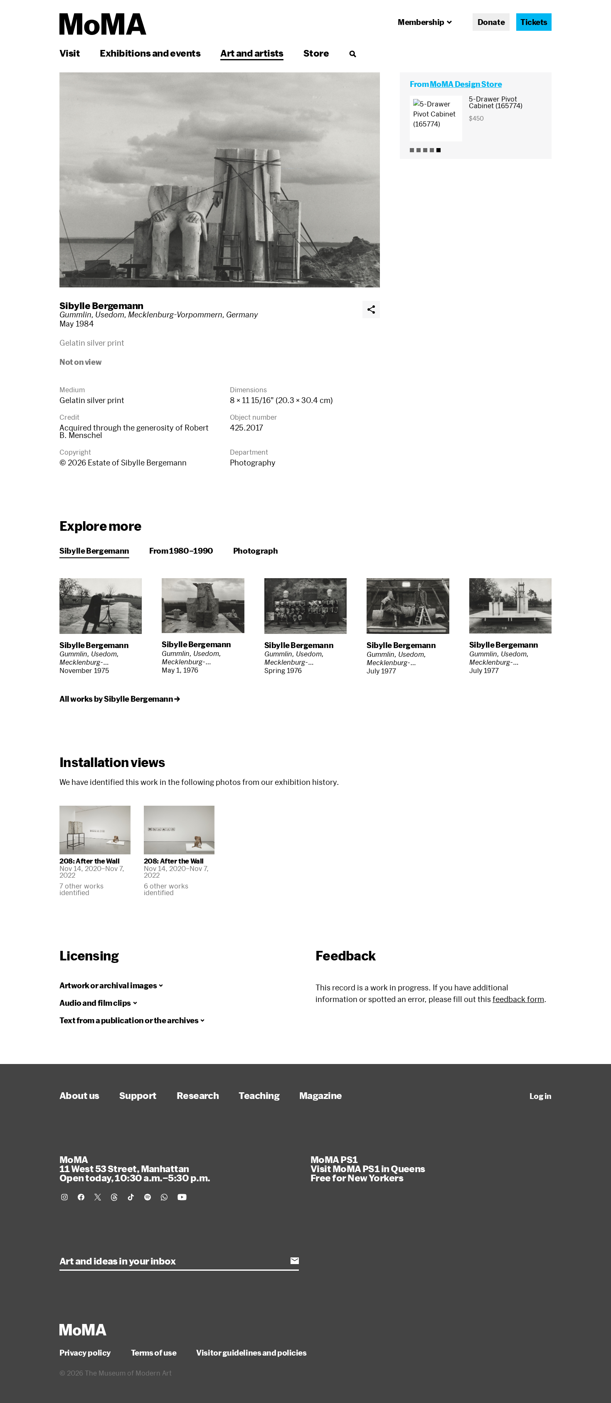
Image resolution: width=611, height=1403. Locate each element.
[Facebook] (81, 1197)
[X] (98, 1197)
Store (316, 52)
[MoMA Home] (102, 24)
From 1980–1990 (181, 550)
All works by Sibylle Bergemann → (119, 699)
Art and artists (251, 52)
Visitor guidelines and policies (251, 1352)
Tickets (533, 22)
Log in (541, 1096)
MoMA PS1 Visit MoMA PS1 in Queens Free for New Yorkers (367, 1168)
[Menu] (352, 53)
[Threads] (114, 1197)
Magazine (320, 1095)
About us (79, 1095)
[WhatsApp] (164, 1197)
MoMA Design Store (466, 84)
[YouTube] (182, 1197)
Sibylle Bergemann (101, 305)
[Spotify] (148, 1197)
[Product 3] (425, 150)
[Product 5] (438, 150)
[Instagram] (64, 1197)
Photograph (255, 550)
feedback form (518, 999)
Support (138, 1095)
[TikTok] (131, 1197)
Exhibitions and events (150, 52)
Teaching (259, 1095)
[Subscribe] (295, 1260)
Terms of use (154, 1352)
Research (198, 1095)
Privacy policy (85, 1352)
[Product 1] (412, 150)
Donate (491, 22)
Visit (69, 52)
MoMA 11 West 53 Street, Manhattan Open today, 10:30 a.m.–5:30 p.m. (134, 1168)
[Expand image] (219, 179)
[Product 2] (418, 150)
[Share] (371, 309)
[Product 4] (432, 150)
